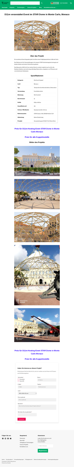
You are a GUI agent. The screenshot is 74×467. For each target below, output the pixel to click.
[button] (55, 3)
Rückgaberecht (28, 459)
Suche (3, 459)
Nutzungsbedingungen (53, 459)
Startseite (4, 7)
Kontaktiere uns (24, 446)
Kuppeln (12, 7)
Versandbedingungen (19, 459)
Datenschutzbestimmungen (40, 459)
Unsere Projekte (24, 444)
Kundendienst (9, 459)
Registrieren (43, 450)
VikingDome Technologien (26, 442)
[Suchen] (42, 3)
